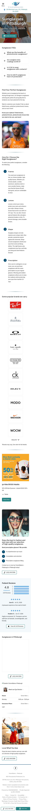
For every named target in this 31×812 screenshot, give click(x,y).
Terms (6, 494)
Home (7, 795)
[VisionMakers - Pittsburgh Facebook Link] (15, 768)
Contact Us (13, 795)
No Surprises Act (22, 797)
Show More (24, 695)
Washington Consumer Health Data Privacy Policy (15, 801)
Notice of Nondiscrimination (9, 797)
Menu (3, 5)
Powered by (10, 790)
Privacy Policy (22, 799)
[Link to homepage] (15, 5)
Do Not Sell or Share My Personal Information (15, 803)
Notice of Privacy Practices (10, 799)
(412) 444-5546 (17, 781)
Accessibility (21, 795)
